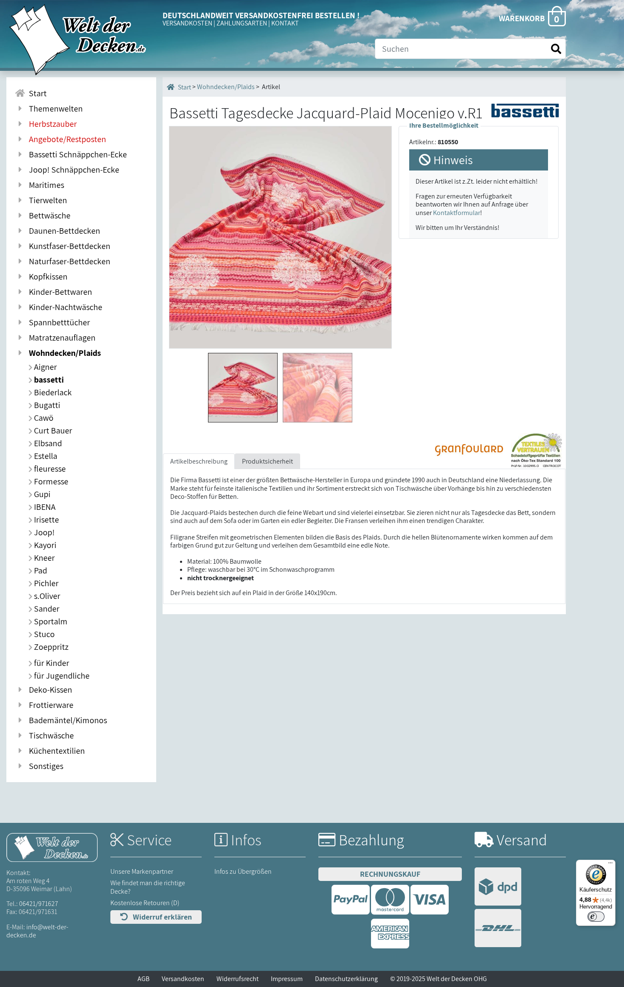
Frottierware (49, 704)
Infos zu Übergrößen (243, 871)
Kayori (44, 545)
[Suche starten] (556, 49)
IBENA (44, 506)
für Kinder (50, 662)
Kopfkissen (46, 276)
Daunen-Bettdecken (62, 230)
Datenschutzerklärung (346, 978)
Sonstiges (44, 766)
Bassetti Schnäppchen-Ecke (76, 154)
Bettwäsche (47, 215)
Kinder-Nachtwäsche (63, 307)
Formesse (50, 481)
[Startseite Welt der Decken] (52, 846)
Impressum (287, 978)
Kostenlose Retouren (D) (145, 902)
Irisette (45, 519)
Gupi (41, 494)
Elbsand (47, 443)
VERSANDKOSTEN (187, 23)
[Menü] (610, 865)
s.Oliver (46, 595)
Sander (45, 608)
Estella (44, 455)
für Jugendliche (61, 675)
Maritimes (44, 184)
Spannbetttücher (57, 322)
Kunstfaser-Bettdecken (67, 246)
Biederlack (52, 392)
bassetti (48, 379)
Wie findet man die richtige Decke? (147, 886)
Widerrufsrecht (237, 978)
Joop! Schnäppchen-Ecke (72, 169)
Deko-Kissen (48, 689)
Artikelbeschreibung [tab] (199, 461)
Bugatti (46, 405)
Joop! (43, 532)
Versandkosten (183, 978)
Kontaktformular (456, 212)
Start (36, 93)
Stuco (43, 634)
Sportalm (49, 621)
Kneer (43, 557)
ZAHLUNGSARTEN (241, 23)
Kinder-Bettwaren (58, 291)
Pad (39, 570)
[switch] (595, 917)
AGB (143, 978)
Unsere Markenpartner (141, 871)
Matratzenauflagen (60, 337)
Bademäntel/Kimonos (66, 720)
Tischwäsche (49, 735)
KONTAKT (285, 23)
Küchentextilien (55, 750)
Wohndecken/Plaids (63, 352)
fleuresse (49, 468)
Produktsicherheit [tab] (267, 461)
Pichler (45, 583)
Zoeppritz (50, 646)
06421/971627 (38, 903)
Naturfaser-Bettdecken (67, 261)
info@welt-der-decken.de (37, 931)
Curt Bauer (52, 430)
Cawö (42, 417)
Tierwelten (46, 200)
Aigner (44, 366)
